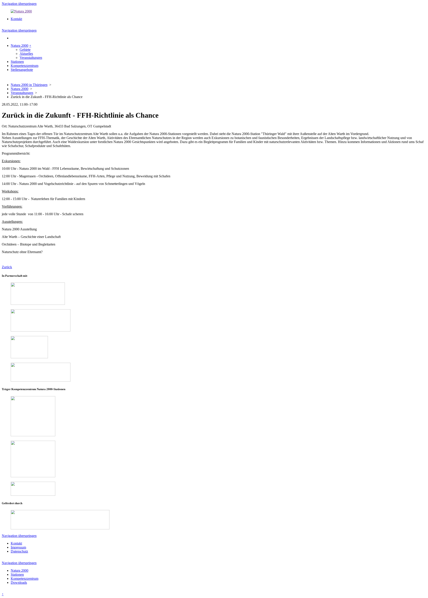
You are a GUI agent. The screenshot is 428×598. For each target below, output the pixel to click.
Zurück (7, 267)
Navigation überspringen (19, 4)
